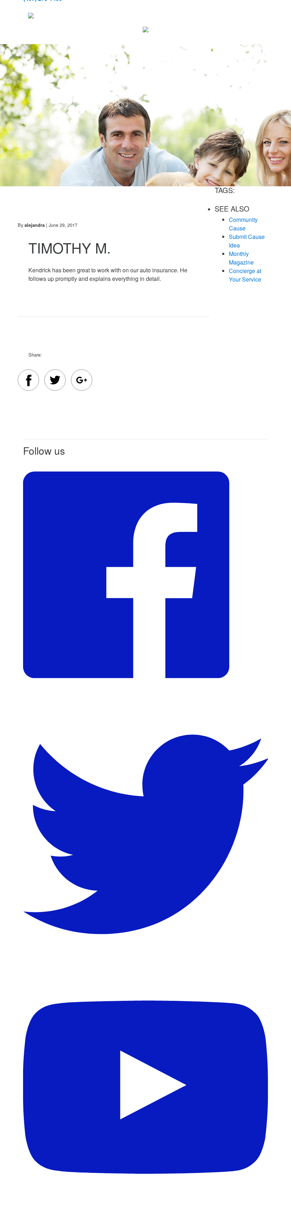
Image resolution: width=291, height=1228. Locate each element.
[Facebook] (28, 381)
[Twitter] (55, 381)
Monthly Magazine (241, 258)
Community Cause (243, 223)
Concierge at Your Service (245, 275)
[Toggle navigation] (39, 16)
